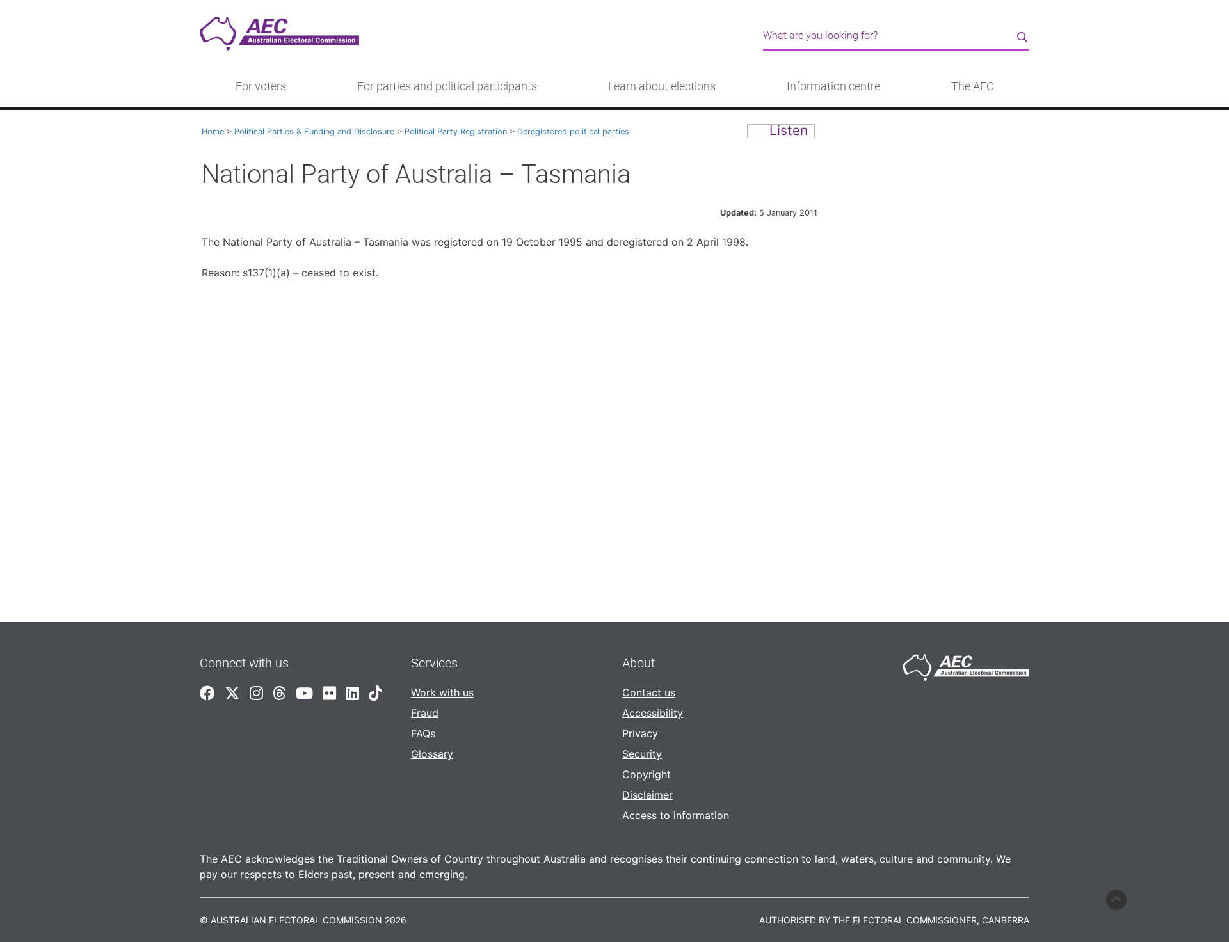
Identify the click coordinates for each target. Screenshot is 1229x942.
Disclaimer (647, 794)
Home (213, 131)
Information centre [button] (833, 86)
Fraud (424, 712)
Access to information (675, 815)
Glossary (432, 753)
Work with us (442, 692)
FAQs (423, 733)
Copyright (646, 774)
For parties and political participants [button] (447, 86)
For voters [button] (261, 86)
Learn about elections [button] (662, 86)
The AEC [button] (972, 86)
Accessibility (652, 712)
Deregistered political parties (573, 131)
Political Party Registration (456, 131)
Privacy (640, 733)
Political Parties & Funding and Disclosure (314, 131)
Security (642, 753)
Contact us (648, 692)
